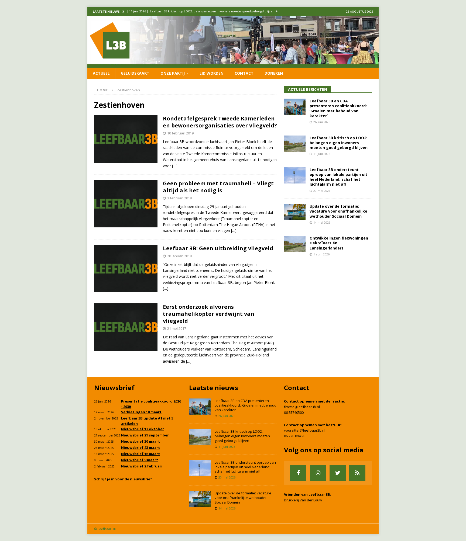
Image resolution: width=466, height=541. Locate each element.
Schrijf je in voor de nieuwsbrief (123, 479)
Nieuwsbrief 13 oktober (142, 428)
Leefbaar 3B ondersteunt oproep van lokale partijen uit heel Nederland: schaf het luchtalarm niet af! (338, 177)
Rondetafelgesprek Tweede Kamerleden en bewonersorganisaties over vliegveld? (220, 122)
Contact (244, 73)
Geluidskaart (135, 73)
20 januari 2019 (179, 256)
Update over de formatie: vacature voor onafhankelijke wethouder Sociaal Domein (338, 211)
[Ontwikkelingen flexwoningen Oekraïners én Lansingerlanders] (295, 244)
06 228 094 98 (294, 436)
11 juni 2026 (321, 154)
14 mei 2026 (321, 222)
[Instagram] (318, 473)
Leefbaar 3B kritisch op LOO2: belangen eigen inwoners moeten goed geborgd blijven (339, 142)
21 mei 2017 (176, 328)
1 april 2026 (321, 254)
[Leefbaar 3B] (233, 64)
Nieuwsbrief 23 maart (140, 447)
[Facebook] (298, 473)
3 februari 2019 (179, 198)
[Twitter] (338, 473)
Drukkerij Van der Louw (303, 500)
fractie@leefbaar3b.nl (302, 406)
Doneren (274, 73)
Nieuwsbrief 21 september (145, 435)
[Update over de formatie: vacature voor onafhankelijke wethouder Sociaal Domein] (295, 212)
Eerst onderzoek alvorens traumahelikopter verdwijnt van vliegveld (208, 313)
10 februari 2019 (180, 133)
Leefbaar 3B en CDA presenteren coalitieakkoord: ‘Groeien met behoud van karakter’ (338, 108)
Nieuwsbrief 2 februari (141, 466)
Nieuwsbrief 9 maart (139, 459)
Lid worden (212, 73)
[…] (174, 165)
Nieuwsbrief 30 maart (140, 441)
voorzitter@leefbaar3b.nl (304, 430)
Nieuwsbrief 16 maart (140, 453)
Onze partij (172, 73)
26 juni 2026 (321, 122)
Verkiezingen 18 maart (141, 412)
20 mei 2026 (321, 191)
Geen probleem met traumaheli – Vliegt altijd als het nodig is (218, 187)
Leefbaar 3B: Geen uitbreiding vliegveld (218, 248)
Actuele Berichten (307, 89)
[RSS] (357, 473)
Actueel (101, 73)
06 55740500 (294, 412)
